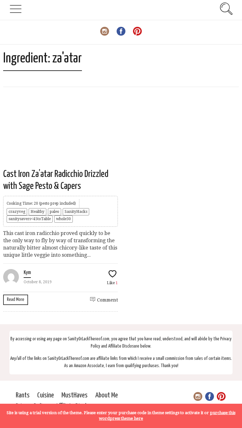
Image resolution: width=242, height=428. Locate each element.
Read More (15, 299)
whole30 (63, 219)
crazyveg (17, 211)
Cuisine (45, 395)
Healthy (37, 211)
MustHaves (74, 395)
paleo (54, 211)
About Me (106, 395)
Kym (27, 272)
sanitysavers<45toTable (30, 219)
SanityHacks (76, 211)
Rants (23, 395)
